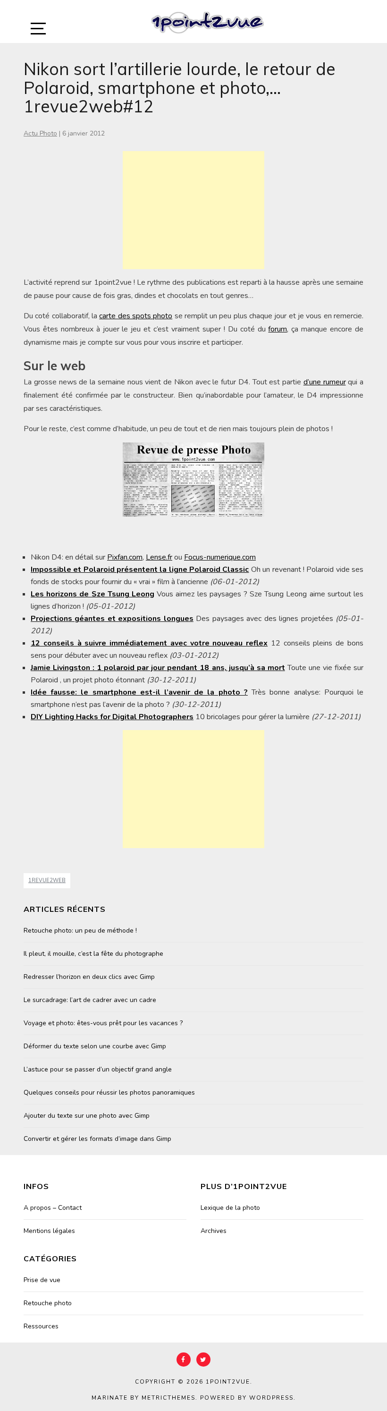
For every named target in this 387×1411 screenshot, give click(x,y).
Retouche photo (48, 1303)
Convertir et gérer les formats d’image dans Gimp (97, 1138)
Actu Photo (40, 133)
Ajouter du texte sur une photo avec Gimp (87, 1115)
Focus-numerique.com (220, 557)
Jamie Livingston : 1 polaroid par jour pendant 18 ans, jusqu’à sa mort (158, 668)
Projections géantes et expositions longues (112, 618)
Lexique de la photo (230, 1207)
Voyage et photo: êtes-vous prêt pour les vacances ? (103, 1023)
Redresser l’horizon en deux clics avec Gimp (89, 976)
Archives (214, 1230)
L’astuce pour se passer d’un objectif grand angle (98, 1069)
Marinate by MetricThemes (143, 1398)
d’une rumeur (324, 382)
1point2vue (228, 1382)
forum (277, 329)
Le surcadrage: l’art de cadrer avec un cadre (90, 999)
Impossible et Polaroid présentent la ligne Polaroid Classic (140, 569)
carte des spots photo (135, 316)
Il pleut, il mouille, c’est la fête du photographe (93, 953)
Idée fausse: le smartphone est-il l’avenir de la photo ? (139, 692)
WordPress (271, 1398)
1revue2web (47, 880)
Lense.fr (159, 557)
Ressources (41, 1326)
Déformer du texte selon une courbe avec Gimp (95, 1046)
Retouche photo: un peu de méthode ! (80, 930)
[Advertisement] (193, 210)
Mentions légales (49, 1230)
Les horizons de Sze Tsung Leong (92, 594)
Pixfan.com (125, 557)
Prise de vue (42, 1279)
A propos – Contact (53, 1207)
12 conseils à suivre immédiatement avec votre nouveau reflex (149, 643)
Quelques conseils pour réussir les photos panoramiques (109, 1092)
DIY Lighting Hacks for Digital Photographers (112, 717)
